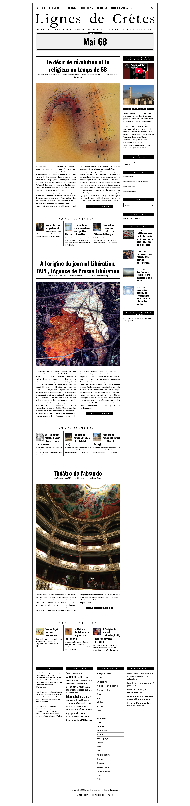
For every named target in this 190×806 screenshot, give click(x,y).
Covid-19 (89, 680)
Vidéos (99, 779)
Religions (90, 74)
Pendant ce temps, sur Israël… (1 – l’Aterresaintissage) (104, 229)
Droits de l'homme (77, 683)
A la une (99, 677)
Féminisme (69, 74)
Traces (99, 775)
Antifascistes (78, 673)
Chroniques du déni (103, 690)
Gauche (90, 690)
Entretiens (100, 702)
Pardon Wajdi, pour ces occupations (51, 632)
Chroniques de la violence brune (107, 685)
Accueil (79, 795)
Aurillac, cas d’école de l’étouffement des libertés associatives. (139, 704)
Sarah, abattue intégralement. (52, 226)
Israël (84, 697)
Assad (86, 677)
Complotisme (69, 680)
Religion (90, 710)
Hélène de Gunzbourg (99, 276)
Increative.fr (115, 790)
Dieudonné (69, 683)
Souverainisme (84, 716)
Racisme (83, 709)
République (73, 713)
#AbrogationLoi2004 (104, 673)
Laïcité (88, 697)
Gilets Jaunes (70, 692)
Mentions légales (98, 795)
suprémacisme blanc (104, 771)
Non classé (100, 734)
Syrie (83, 720)
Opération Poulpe (129, 192)
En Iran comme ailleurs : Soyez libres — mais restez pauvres (48, 439)
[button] (152, 205)
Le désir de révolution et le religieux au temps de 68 (78, 65)
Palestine (72, 706)
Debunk (99, 694)
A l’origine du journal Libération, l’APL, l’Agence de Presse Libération (77, 267)
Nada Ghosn (96, 478)
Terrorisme (89, 720)
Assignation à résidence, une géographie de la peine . (144, 276)
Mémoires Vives (80, 74)
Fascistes (76, 689)
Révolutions (70, 716)
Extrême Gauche (86, 687)
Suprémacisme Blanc (73, 720)
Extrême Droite (75, 686)
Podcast (99, 746)
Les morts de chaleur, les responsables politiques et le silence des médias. (143, 297)
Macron (72, 700)
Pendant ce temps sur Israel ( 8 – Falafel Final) (77, 439)
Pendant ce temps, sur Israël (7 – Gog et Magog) (106, 439)
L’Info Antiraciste (129, 187)
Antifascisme (70, 673)
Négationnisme (82, 703)
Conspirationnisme (80, 680)
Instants (99, 710)
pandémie (100, 742)
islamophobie (101, 718)
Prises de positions (103, 754)
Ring (67, 713)
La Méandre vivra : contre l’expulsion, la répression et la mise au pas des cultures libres (145, 239)
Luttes (68, 700)
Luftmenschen (128, 177)
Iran (98, 714)
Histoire (76, 692)
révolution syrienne (103, 767)
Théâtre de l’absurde (78, 473)
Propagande (76, 710)
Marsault (78, 700)
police (99, 750)
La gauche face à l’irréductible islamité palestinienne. (144, 258)
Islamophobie (73, 696)
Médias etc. (100, 726)
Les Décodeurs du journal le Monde (135, 182)
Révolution (98, 74)
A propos (110, 795)
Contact (87, 795)
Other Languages (102, 738)
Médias (73, 703)
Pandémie (78, 706)
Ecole (67, 687)
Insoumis (81, 692)
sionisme (76, 716)
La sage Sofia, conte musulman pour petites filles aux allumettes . (77, 229)
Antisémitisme (74, 676)
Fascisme (69, 689)
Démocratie (86, 683)
